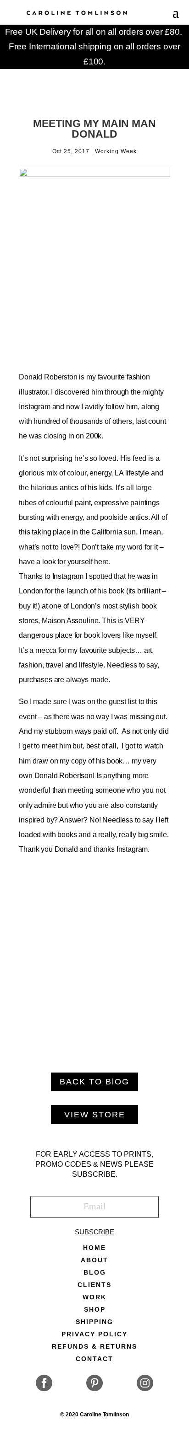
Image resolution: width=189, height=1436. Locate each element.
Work (94, 1297)
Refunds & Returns (94, 1346)
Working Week (116, 151)
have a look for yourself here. (64, 562)
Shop (95, 1309)
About (94, 1260)
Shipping (94, 1322)
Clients (94, 1284)
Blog (94, 1272)
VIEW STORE (94, 1114)
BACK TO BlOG (94, 1081)
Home (94, 1247)
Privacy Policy (94, 1334)
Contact (94, 1359)
